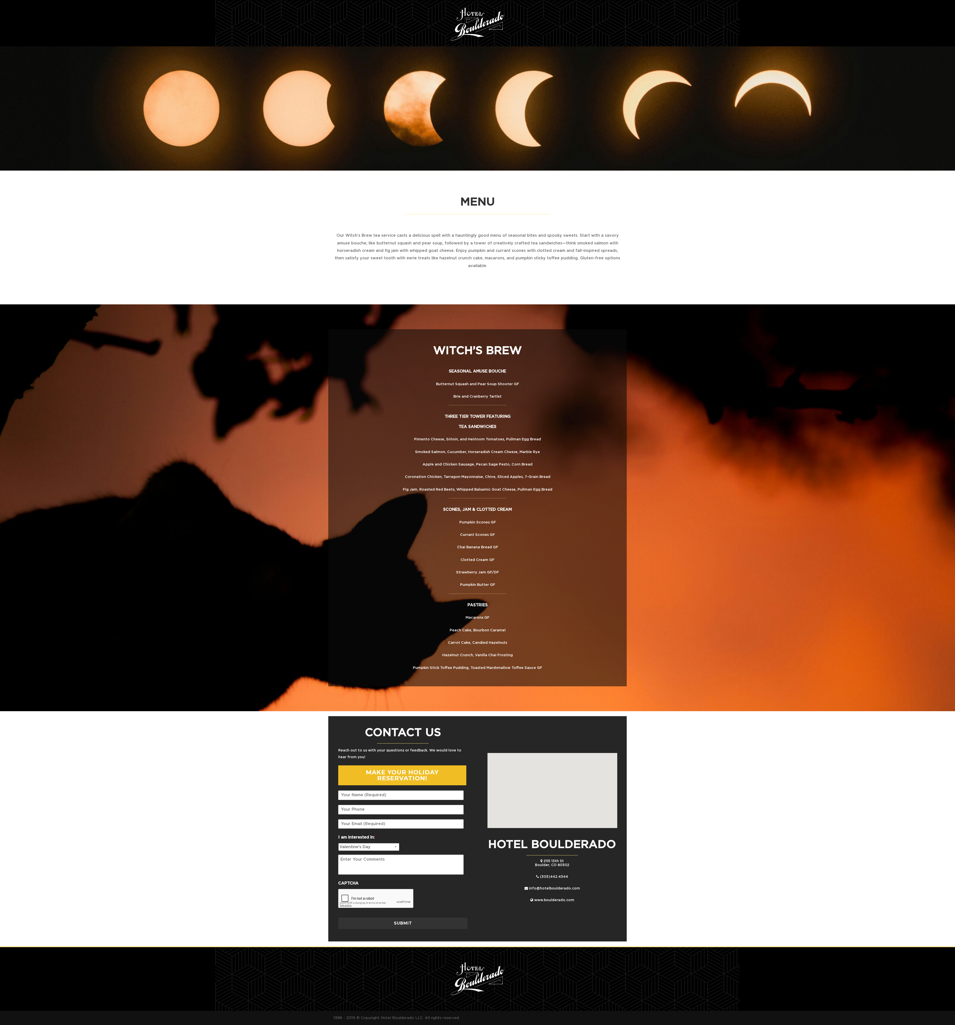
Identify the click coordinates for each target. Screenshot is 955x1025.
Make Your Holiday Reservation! (402, 775)
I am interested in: (358, 837)
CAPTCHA (348, 883)
